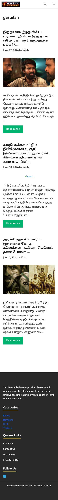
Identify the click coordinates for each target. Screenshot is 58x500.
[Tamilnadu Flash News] (11, 4)
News (7, 415)
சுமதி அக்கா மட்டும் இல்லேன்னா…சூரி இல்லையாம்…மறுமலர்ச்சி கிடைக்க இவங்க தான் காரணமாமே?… (26, 153)
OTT (6, 424)
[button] (45, 4)
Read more (13, 129)
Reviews (8, 420)
